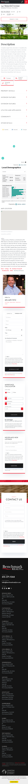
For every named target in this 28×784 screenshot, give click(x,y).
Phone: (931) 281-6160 (7, 623)
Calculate (14, 414)
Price (6, 396)
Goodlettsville (5, 270)
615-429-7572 (10, 300)
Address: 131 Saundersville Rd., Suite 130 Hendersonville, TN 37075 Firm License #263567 (8, 669)
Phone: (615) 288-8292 (7, 694)
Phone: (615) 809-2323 (7, 705)
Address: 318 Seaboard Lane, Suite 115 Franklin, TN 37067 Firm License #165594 (7, 753)
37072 (11, 270)
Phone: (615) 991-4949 (7, 664)
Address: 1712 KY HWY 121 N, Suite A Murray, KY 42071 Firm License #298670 (8, 725)
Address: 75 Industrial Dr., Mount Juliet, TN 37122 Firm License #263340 (8, 697)
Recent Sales (12, 302)
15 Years (14, 392)
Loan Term (7, 389)
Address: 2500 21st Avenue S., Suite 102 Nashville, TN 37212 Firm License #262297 (7, 684)
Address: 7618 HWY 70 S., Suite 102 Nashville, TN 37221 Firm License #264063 (8, 739)
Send (14, 541)
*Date (6, 327)
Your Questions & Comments (11, 338)
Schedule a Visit (18, 313)
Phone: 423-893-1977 (7, 610)
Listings (7, 268)
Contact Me (18, 302)
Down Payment (8, 401)
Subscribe (14, 465)
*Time (6, 333)
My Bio (6, 303)
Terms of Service (10, 374)
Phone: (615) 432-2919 (7, 679)
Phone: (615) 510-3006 (7, 735)
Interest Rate (8, 406)
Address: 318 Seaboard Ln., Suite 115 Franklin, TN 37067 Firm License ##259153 (8, 655)
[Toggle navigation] (26, 2)
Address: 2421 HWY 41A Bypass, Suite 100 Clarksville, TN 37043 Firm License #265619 (8, 628)
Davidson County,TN (17, 268)
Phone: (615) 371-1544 (7, 638)
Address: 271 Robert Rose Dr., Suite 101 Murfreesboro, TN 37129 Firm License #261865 (8, 710)
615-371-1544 (8, 576)
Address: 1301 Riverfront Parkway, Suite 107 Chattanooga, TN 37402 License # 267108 (8, 614)
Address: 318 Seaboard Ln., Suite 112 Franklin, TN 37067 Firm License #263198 (8, 642)
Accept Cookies (14, 781)
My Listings (7, 302)
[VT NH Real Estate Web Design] (8, 772)
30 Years (8, 392)
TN (10, 268)
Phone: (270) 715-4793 (7, 595)
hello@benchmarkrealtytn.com (11, 582)
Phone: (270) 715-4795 (7, 720)
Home (2, 268)
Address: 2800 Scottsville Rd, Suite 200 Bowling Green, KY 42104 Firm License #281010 (8, 600)
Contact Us (9, 313)
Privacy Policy (14, 363)
